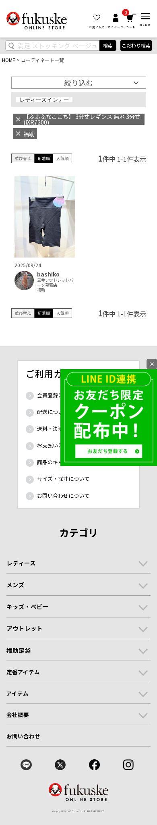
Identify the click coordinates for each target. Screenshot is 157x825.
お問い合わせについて (63, 495)
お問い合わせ (23, 736)
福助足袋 (18, 650)
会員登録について (58, 395)
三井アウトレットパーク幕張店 (55, 282)
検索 (108, 45)
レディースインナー (44, 100)
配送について (52, 412)
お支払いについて (58, 445)
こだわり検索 (136, 45)
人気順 (62, 158)
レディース (21, 563)
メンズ (15, 584)
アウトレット (24, 628)
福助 (41, 289)
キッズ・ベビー (27, 606)
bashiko (48, 274)
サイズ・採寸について (63, 478)
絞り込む (78, 82)
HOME (8, 59)
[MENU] (145, 16)
